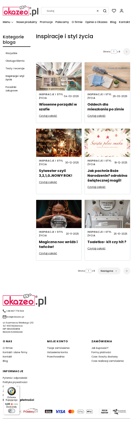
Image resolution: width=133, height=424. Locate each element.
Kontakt (7, 356)
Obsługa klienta (15, 61)
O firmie (8, 348)
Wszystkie (11, 53)
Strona (106, 51)
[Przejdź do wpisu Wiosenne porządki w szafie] (59, 76)
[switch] (11, 411)
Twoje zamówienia (58, 348)
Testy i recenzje (15, 68)
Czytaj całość (48, 116)
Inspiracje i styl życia (15, 77)
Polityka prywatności (15, 382)
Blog (5, 361)
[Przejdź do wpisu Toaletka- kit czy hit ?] (107, 214)
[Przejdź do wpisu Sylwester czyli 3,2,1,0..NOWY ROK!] (59, 143)
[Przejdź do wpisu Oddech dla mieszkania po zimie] (107, 76)
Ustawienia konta (57, 352)
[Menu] (17, 387)
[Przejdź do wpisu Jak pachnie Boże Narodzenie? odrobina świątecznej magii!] (107, 143)
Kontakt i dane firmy (15, 352)
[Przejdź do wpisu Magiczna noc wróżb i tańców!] (59, 214)
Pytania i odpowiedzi (15, 378)
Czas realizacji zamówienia (107, 361)
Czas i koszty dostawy (104, 356)
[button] (105, 11)
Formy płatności (101, 352)
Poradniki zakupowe (12, 88)
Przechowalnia (55, 356)
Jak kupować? (99, 348)
